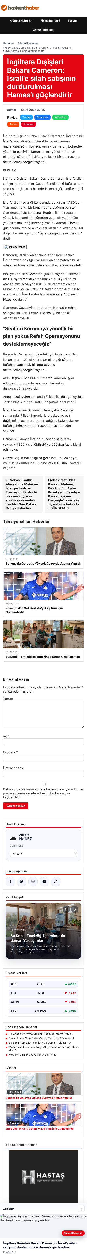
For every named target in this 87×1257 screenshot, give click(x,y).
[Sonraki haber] (74, 909)
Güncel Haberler (21, 20)
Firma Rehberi (50, 20)
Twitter (26, 117)
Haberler (8, 43)
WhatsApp (60, 117)
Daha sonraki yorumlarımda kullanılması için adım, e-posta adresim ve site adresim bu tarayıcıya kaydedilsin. (43, 793)
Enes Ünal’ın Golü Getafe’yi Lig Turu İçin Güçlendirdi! (42, 1038)
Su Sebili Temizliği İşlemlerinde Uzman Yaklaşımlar (40, 1042)
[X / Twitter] (21, 881)
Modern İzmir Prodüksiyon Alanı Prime (32, 1054)
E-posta (10, 752)
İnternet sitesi (13, 768)
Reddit (13, 124)
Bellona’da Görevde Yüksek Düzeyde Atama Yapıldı (40, 1033)
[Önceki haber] (66, 909)
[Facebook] (10, 881)
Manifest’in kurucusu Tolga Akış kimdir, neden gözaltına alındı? (44, 1048)
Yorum (9, 699)
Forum (72, 20)
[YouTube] (44, 881)
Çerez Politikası (43, 29)
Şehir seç (17, 845)
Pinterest (28, 124)
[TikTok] (55, 881)
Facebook (42, 117)
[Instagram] (33, 881)
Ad (6, 736)
